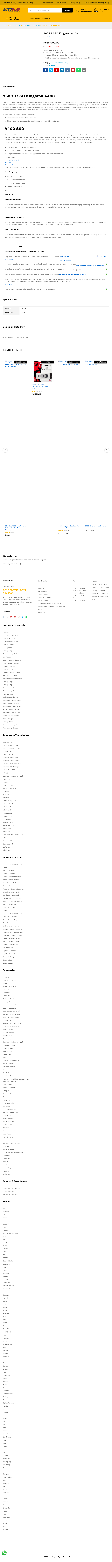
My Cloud (6, 1106)
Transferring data (66, 260)
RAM (4, 838)
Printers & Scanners (10, 986)
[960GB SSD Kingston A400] (45, 70)
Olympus (6, 1455)
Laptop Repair (43, 594)
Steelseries (7, 1437)
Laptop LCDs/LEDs (10, 669)
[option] (16, 450)
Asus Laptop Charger (10, 728)
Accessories (7, 1115)
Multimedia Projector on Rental (49, 603)
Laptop (94, 581)
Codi (4, 1449)
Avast (5, 1378)
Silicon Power (8, 1394)
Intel (4, 1427)
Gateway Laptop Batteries (13, 725)
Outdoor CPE (8, 1125)
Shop (11, 25)
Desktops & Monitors (99, 584)
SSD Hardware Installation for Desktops (72, 274)
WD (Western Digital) (10, 1233)
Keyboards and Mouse (11, 745)
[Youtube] (15, 617)
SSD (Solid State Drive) (31, 25)
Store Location (47, 2)
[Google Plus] (11, 617)
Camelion (6, 1375)
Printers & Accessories (100, 597)
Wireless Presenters (10, 1131)
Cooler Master (8, 1261)
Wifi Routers (7, 1036)
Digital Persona (8, 1403)
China (5, 1218)
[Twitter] (7, 617)
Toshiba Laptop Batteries (12, 678)
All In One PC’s (8, 825)
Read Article (9, 259)
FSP (4, 1495)
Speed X (6, 1329)
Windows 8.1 (7, 828)
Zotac (5, 1489)
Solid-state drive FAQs (13, 160)
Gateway (6, 1431)
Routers (6, 1146)
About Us (41, 588)
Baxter (5, 1502)
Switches (6, 1174)
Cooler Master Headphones (13, 835)
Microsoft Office (9, 804)
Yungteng (6, 1465)
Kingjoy (5, 1372)
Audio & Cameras (9, 907)
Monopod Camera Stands (12, 901)
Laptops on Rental (45, 597)
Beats (5, 1384)
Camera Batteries (9, 886)
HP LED (6, 773)
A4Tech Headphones (10, 1112)
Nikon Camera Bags (10, 904)
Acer (4, 1236)
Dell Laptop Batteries (11, 641)
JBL (4, 1421)
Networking (7, 1168)
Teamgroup (7, 1462)
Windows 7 (7, 831)
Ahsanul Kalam (8, 1285)
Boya (5, 1523)
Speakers (6, 996)
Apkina (5, 1468)
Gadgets (6, 1091)
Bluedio (6, 1418)
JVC (4, 1452)
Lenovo (5, 1221)
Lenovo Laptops (9, 666)
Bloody (5, 1520)
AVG (4, 1424)
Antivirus (6, 798)
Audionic (6, 1211)
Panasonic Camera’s (10, 917)
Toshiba (6, 1273)
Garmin (5, 1057)
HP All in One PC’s (9, 788)
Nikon (5, 1239)
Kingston (52, 37)
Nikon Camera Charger (11, 941)
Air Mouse (6, 1100)
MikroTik (6, 1483)
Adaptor (6, 1171)
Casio (5, 1505)
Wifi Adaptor (7, 1051)
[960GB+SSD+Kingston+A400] (51, 70)
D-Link (5, 1279)
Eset (4, 1360)
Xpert (5, 1307)
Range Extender (9, 1118)
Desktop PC (7, 742)
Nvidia (5, 1316)
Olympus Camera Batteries (13, 929)
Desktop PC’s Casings (11, 767)
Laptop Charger (9, 644)
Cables (5, 782)
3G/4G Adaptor (8, 1149)
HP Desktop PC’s (9, 770)
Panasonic (6, 1313)
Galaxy (5, 1498)
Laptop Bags (8, 651)
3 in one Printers (9, 1067)
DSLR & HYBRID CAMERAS (12, 864)
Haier (5, 1514)
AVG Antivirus (7, 813)
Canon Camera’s (9, 873)
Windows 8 (7, 807)
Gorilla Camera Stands (11, 895)
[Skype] (22, 617)
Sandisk (6, 1276)
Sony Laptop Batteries (11, 688)
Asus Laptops (8, 719)
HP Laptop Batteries (10, 635)
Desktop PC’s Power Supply (13, 776)
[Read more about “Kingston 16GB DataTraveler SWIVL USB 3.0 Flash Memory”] (14, 522)
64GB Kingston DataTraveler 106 (95, 527)
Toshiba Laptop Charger (12, 706)
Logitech (6, 1224)
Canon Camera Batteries (12, 876)
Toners (5, 1162)
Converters (7, 1039)
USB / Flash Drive (9, 1008)
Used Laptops (8, 657)
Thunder (6, 1529)
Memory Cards (8, 1030)
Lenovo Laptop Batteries (12, 660)
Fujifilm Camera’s (9, 954)
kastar (5, 1480)
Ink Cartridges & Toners (11, 1143)
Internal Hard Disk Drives (12, 1014)
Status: (46, 46)
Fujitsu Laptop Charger (11, 712)
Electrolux (6, 1508)
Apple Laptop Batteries (11, 654)
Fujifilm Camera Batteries (12, 898)
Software (6, 847)
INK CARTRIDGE (9, 1033)
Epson (5, 1310)
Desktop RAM (8, 785)
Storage (18, 25)
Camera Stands (8, 960)
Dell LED (6, 791)
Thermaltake (7, 1344)
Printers (6, 983)
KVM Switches (8, 1137)
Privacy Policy (75, 2)
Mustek (5, 1434)
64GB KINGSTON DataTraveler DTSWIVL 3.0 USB (42, 386)
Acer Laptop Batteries (11, 663)
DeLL (5, 1214)
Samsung (6, 1282)
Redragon (6, 1397)
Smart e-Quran (8, 1048)
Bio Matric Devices (10, 1194)
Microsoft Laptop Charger (12, 700)
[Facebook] (4, 617)
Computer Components (100, 587)
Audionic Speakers (9, 999)
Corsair (5, 1249)
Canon (5, 1252)
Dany (5, 1270)
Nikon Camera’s (8, 870)
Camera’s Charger (9, 957)
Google (5, 1400)
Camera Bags (8, 963)
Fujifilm (5, 1406)
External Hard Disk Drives (12, 764)
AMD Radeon (7, 1477)
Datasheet (8, 162)
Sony (5, 1245)
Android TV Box (9, 1045)
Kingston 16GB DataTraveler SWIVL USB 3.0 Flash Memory (15, 528)
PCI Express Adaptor (10, 1109)
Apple (5, 1242)
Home (5, 25)
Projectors (6, 977)
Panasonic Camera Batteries (13, 889)
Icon (4, 1471)
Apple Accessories (9, 1087)
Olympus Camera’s (9, 950)
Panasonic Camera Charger (13, 935)
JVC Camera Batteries (11, 926)
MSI (4, 1443)
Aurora (5, 1353)
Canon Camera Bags (10, 920)
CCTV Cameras (8, 1191)
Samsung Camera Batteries (13, 932)
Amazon (6, 1492)
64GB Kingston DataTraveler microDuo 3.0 (68, 527)
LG (4, 1415)
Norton (5, 1341)
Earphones (7, 1054)
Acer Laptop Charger (10, 691)
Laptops (6, 632)
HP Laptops (7, 648)
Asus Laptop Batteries (11, 703)
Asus (4, 1227)
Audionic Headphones (11, 757)
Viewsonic (6, 1264)
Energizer (6, 1458)
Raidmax (6, 1486)
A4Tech (5, 1298)
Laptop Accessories (99, 590)
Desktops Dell (8, 754)
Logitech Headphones (11, 1060)
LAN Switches (8, 1084)
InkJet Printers (8, 1063)
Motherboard (8, 822)
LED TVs (6, 989)
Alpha (5, 1446)
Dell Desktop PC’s (9, 801)
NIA (4, 1387)
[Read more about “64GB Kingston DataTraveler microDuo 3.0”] (67, 522)
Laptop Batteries (9, 638)
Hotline (83, 9)
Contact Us (42, 612)
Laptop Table (8, 722)
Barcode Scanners (9, 1094)
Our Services (42, 591)
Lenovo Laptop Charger (12, 672)
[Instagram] (19, 617)
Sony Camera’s (8, 923)
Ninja (4, 1320)
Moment (6, 1356)
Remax (5, 1326)
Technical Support (11, 165)
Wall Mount (7, 1134)
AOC (4, 1335)
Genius (5, 1366)
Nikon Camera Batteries (11, 879)
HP (4, 1208)
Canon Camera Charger (11, 938)
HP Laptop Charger (10, 675)
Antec (5, 1363)
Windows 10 (7, 810)
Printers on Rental (44, 600)
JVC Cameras (8, 947)
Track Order (61, 2)
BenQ (5, 1301)
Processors (7, 819)
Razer (5, 1440)
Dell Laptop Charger (10, 697)
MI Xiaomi (6, 1517)
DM (4, 1409)
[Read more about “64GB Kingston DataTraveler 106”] (93, 522)
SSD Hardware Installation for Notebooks (90, 265)
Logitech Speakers (10, 1076)
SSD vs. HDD (64, 256)
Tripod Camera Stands (11, 892)
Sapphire (6, 1412)
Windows (6, 850)
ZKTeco (6, 1369)
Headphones (7, 1165)
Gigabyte (6, 1295)
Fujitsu (5, 1350)
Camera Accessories (10, 944)
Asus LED (6, 779)
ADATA (5, 1258)
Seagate (6, 1267)
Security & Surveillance (11, 1188)
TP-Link (6, 1255)
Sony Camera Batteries (11, 883)
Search (67, 10)
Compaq (6, 1474)
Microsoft (6, 1289)
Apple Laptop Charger (11, 709)
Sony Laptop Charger (11, 715)
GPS (4, 1140)
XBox (5, 1511)
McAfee (6, 1323)
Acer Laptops (8, 694)
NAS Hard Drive (8, 1103)
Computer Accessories (100, 594)
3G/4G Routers (8, 1121)
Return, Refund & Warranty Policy (97, 2)
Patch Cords (7, 1073)
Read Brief (8, 284)
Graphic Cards (8, 751)
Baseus (5, 1381)
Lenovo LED (7, 816)
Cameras (6, 867)
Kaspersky (6, 1292)
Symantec (6, 1391)
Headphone (7, 992)
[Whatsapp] (26, 617)
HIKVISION (7, 1332)
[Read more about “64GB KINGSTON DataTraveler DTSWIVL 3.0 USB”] (40, 381)
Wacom (5, 1526)
